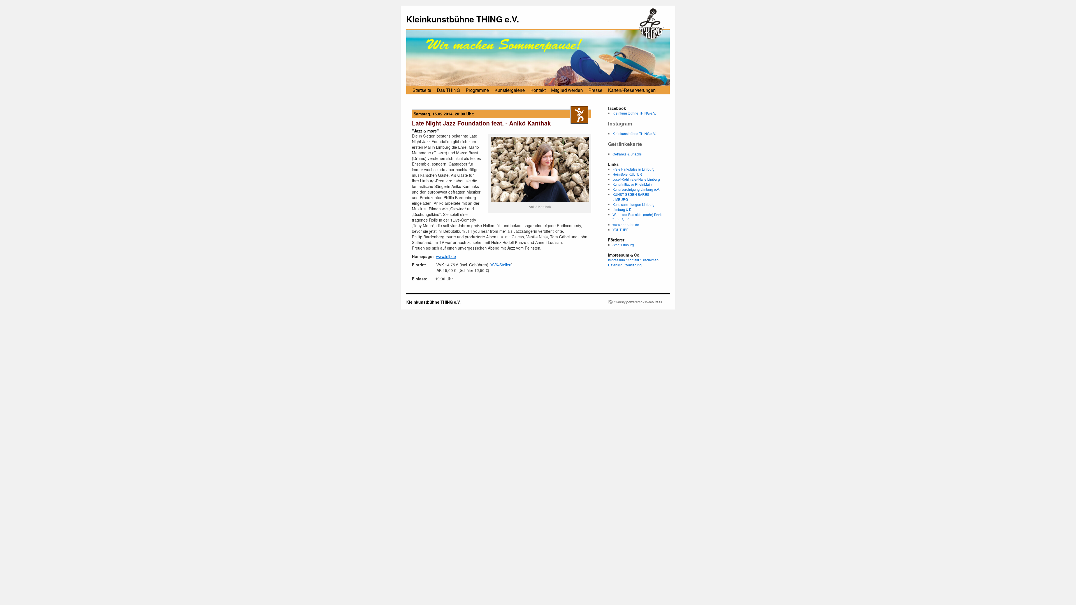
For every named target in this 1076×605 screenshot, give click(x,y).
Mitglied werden (567, 90)
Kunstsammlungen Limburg (634, 204)
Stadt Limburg (623, 244)
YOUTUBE (621, 229)
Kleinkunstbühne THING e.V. (462, 19)
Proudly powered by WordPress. (638, 302)
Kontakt (538, 90)
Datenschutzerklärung (625, 264)
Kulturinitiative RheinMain (632, 184)
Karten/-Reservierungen (632, 90)
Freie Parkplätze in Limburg (634, 169)
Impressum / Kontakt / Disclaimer (633, 259)
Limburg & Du (623, 209)
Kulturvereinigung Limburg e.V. (636, 189)
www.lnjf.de (446, 256)
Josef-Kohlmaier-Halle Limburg (636, 179)
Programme (477, 90)
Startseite (421, 90)
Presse (595, 90)
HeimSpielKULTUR (627, 174)
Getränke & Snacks (627, 154)
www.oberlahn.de (626, 224)
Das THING (448, 90)
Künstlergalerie (510, 90)
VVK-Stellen (501, 264)
